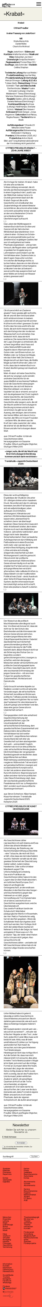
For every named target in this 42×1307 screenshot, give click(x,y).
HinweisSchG (8, 1271)
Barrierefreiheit (30, 1195)
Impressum (7, 1268)
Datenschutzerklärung (9, 1148)
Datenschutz (8, 1270)
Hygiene (27, 1193)
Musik (5, 1230)
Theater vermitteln (28, 1222)
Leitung (6, 1221)
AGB (26, 1200)
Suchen (34, 1156)
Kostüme (6, 1228)
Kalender (6, 1170)
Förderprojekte (30, 1243)
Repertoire (7, 1174)
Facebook (7, 1281)
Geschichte (7, 1245)
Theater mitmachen (28, 1226)
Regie (5, 1223)
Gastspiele (7, 1180)
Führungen (7, 1243)
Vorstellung (28, 1234)
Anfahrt (27, 1197)
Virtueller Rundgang (7, 1239)
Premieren (7, 1172)
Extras (5, 1178)
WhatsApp (7, 1283)
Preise (26, 1170)
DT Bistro (28, 1198)
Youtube (6, 1277)
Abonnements (29, 1185)
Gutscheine (28, 1176)
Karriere (6, 1241)
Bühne (5, 1227)
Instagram (7, 1279)
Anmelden (21, 1143)
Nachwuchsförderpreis (31, 1239)
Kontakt (27, 1228)
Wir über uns (29, 1219)
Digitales (6, 1182)
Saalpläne (28, 1172)
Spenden (27, 1241)
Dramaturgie (8, 1225)
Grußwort (6, 1236)
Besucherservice (30, 1174)
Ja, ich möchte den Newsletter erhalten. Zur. (17, 1147)
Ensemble (7, 1219)
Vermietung (7, 1247)
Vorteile (27, 1184)
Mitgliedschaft (30, 1236)
